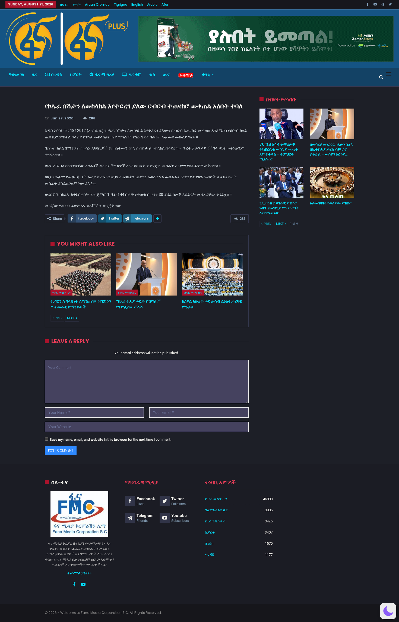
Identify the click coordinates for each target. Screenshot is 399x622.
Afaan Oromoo (97, 4)
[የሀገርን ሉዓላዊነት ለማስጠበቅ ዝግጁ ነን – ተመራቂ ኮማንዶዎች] (80, 274)
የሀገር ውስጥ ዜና (61, 292)
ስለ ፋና (64, 4)
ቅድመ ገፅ (16, 74)
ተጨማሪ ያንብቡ (79, 573)
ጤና (166, 74)
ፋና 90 (209, 555)
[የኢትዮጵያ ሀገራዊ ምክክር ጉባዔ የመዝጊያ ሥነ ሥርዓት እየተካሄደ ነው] (281, 182)
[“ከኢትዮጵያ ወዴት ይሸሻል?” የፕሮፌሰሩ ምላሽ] (146, 274)
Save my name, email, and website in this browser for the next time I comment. (110, 439)
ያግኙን (77, 4)
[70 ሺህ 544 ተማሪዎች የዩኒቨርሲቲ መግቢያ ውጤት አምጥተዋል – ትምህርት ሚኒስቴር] (281, 124)
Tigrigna (120, 4)
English (137, 4)
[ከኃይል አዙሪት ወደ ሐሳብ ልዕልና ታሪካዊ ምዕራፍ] (212, 274)
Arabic (152, 4)
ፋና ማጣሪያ (104, 74)
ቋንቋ (206, 74)
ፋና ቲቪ (135, 74)
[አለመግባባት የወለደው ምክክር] (332, 182)
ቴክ (152, 74)
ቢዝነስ (56, 74)
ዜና (34, 74)
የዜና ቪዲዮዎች (215, 521)
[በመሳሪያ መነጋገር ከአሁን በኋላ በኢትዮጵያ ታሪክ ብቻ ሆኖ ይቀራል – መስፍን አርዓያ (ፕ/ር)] (332, 124)
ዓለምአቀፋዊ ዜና (216, 510)
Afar (165, 4)
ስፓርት (76, 74)
